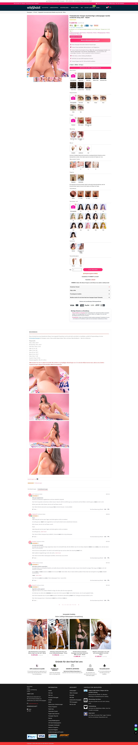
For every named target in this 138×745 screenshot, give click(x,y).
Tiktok (29, 710)
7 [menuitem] (72, 604)
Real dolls (72, 695)
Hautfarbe (73, 70)
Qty (70, 269)
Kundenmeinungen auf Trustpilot (55, 732)
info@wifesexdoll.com (103, 3)
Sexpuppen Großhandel (53, 725)
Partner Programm (52, 706)
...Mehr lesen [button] (43, 531)
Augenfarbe (73, 92)
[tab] (90, 287)
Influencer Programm (53, 727)
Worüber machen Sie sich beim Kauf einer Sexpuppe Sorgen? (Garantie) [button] (86, 297)
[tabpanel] (69, 548)
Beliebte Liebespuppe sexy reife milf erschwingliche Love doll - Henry (101, 653)
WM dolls (72, 697)
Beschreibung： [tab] (33, 332)
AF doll (35, 12)
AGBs (49, 702)
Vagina (72, 172)
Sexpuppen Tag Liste (53, 716)
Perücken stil (74, 201)
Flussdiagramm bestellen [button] (75, 294)
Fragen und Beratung (32, 689)
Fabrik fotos (51, 709)
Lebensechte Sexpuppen (75, 699)
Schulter (72, 241)
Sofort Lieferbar (89, 7)
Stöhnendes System (53, 711)
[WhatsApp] (135, 729)
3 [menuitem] (65, 604)
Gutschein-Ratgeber (53, 729)
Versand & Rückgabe (53, 697)
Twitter (29, 709)
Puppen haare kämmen (53, 713)
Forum (28, 691)
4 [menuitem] (67, 604)
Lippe (71, 115)
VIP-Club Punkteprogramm (54, 722)
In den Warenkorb (92, 269)
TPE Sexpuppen (73, 702)
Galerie (50, 690)
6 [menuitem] (70, 604)
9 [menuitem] (75, 604)
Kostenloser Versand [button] (74, 286)
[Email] (135, 725)
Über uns (50, 695)
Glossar (50, 718)
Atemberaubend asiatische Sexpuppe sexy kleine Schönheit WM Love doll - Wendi (79, 653)
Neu (82, 7)
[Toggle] (135, 732)
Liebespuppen (54, 7)
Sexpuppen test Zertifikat (75, 36)
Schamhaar (73, 188)
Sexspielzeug (64, 7)
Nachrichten (29, 686)
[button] (67, 46)
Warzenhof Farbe (75, 159)
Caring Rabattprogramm (54, 720)
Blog (97, 7)
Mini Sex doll (73, 704)
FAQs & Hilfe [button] (73, 290)
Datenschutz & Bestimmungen (55, 704)
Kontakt (50, 699)
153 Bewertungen (38, 483)
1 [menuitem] (62, 604)
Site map (50, 693)
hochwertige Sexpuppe (34, 338)
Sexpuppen (45, 7)
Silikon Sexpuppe (74, 693)
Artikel (28, 688)
